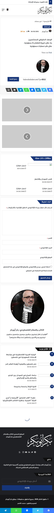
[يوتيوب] (25, 452)
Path (50, 52)
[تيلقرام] (19, 90)
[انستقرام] (22, 452)
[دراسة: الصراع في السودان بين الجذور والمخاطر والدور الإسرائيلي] (45, 379)
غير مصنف (38, 21)
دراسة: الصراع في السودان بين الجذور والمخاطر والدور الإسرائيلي (22, 377)
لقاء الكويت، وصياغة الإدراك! (38, 2)
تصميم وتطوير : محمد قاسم (27, 503)
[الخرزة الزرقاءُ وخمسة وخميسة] (45, 390)
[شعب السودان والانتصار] (40, 170)
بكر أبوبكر (45, 31)
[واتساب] (25, 90)
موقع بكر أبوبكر (10, 499)
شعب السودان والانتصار (43, 179)
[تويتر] (43, 90)
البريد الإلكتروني (46, 248)
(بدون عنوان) (21, 165)
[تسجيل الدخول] (7, 11)
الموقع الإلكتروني (46, 257)
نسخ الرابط (13, 79)
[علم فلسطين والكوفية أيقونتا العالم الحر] (45, 367)
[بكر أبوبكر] (45, 10)
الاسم (49, 238)
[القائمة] (3, 11)
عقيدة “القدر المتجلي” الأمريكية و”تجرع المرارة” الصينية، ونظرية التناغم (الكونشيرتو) (19, 399)
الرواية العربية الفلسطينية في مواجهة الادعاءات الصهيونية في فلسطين (21, 356)
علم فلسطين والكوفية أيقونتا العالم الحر (20, 364)
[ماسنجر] (31, 90)
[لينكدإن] (37, 90)
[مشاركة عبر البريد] (13, 90)
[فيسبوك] (49, 90)
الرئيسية (46, 21)
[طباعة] (7, 90)
